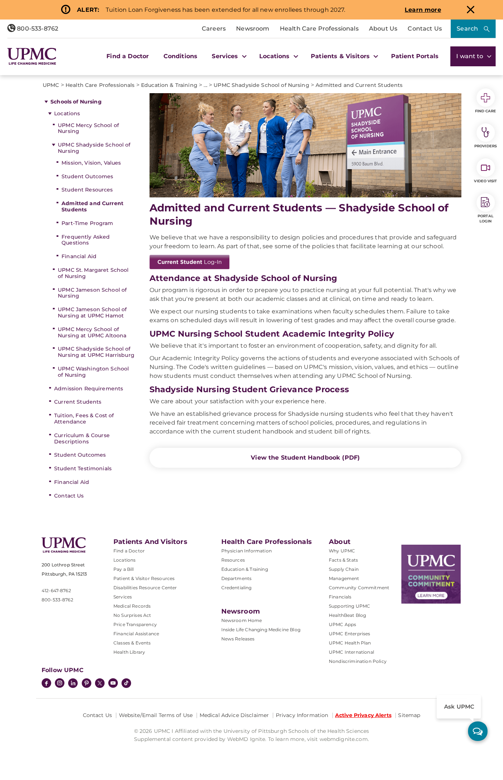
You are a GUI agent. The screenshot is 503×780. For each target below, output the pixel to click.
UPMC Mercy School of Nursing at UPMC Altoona (92, 332)
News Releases (238, 639)
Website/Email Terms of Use (156, 715)
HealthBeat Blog (347, 615)
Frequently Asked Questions (85, 239)
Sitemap (409, 715)
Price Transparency (135, 624)
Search (467, 28)
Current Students (77, 401)
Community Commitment (359, 587)
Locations (67, 113)
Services (122, 597)
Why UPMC (342, 551)
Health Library (129, 652)
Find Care (485, 111)
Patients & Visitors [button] (341, 56)
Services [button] (226, 56)
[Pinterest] (86, 684)
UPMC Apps (342, 624)
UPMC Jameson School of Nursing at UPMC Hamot (92, 312)
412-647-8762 (56, 590)
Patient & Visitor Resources (144, 578)
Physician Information (246, 551)
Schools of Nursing (76, 101)
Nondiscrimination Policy (358, 661)
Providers (485, 146)
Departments (236, 578)
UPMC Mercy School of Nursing (88, 128)
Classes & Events (132, 643)
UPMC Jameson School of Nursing (92, 293)
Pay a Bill (123, 569)
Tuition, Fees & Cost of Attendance (84, 418)
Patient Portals (415, 56)
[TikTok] (126, 683)
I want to (470, 56)
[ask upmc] (478, 731)
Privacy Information (302, 715)
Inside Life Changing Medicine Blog (260, 629)
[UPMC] (31, 56)
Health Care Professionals (319, 28)
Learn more (423, 9)
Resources (233, 560)
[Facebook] (46, 684)
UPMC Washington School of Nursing (93, 371)
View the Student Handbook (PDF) (305, 457)
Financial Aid (78, 256)
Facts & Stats (343, 560)
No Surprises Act (132, 615)
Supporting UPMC (349, 606)
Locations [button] (275, 56)
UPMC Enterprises (349, 633)
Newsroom (252, 28)
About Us (383, 28)
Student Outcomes (87, 176)
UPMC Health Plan (350, 643)
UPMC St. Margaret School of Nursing (93, 273)
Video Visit (485, 181)
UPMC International (351, 652)
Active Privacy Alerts (363, 715)
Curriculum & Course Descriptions (82, 438)
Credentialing (236, 587)
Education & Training (244, 569)
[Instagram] (59, 684)
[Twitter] (100, 683)
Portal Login (485, 219)
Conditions (180, 56)
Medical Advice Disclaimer (234, 715)
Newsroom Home (241, 620)
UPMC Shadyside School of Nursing (94, 147)
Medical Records (132, 606)
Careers (214, 28)
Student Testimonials (83, 468)
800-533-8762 (36, 28)
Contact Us (425, 28)
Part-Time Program (87, 223)
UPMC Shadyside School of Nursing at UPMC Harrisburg (96, 351)
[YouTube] (113, 684)
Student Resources (87, 189)
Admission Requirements (88, 388)
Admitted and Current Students (92, 206)
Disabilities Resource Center (145, 587)
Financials (340, 597)
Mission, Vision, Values (91, 162)
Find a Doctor (127, 56)
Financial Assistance (136, 633)
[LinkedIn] (73, 684)
